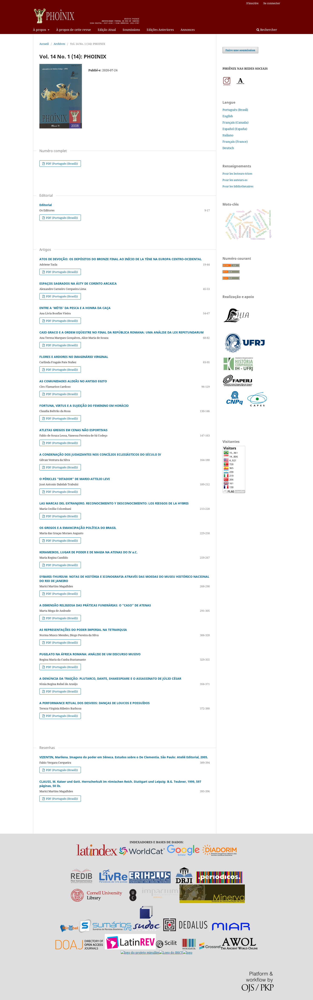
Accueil (44, 44)
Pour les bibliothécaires (238, 186)
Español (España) (235, 129)
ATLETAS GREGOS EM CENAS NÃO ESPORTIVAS (73, 430)
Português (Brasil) (235, 110)
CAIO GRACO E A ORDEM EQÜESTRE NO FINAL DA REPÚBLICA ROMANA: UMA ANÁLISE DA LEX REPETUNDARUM (121, 332)
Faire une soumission (240, 50)
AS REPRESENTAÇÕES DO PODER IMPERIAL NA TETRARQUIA (83, 630)
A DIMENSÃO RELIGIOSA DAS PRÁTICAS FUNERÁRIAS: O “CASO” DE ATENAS (95, 605)
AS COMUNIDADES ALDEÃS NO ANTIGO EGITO (73, 381)
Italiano (228, 135)
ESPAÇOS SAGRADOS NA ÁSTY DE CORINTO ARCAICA (78, 283)
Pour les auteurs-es (235, 180)
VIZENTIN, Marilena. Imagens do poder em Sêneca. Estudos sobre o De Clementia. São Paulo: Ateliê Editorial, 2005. (123, 757)
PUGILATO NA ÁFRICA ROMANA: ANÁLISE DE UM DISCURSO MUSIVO (90, 654)
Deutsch (228, 148)
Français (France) (235, 142)
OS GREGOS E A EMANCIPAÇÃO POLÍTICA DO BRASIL (77, 528)
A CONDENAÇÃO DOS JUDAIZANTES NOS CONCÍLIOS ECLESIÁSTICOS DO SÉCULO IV (100, 454)
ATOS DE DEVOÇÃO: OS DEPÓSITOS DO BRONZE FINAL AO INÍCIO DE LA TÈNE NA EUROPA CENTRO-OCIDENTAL (120, 259)
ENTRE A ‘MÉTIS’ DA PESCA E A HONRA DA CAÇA (75, 308)
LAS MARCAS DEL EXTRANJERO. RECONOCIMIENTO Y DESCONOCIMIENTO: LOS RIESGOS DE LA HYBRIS (114, 503)
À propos (40, 30)
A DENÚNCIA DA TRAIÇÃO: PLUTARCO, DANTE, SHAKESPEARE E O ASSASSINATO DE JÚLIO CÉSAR (110, 679)
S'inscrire (252, 3)
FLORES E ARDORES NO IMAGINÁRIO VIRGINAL (73, 357)
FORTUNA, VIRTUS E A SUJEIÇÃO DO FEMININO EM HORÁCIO (84, 406)
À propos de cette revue (73, 30)
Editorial (45, 205)
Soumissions (131, 30)
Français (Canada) (235, 122)
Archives (59, 44)
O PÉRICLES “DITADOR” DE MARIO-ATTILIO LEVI (74, 479)
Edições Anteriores (160, 30)
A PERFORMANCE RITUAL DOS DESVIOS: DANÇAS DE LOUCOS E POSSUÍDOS (94, 703)
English (228, 116)
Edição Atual (107, 30)
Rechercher (268, 30)
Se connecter (271, 3)
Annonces (188, 30)
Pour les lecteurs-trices (237, 173)
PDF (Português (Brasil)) (61, 163)
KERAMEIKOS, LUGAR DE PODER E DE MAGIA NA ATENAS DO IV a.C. (88, 552)
